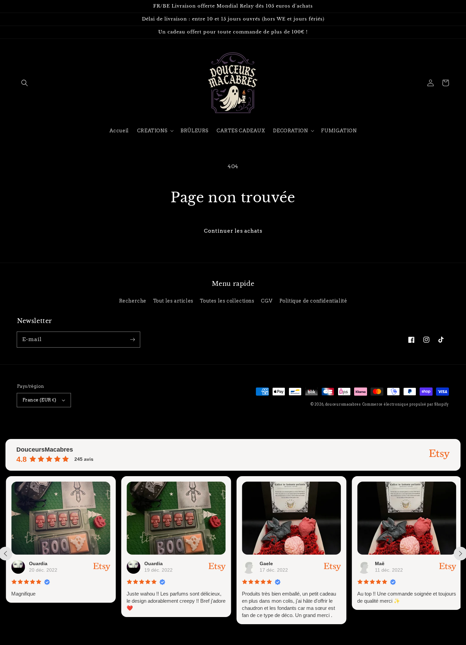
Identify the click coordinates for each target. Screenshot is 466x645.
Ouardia (38, 563)
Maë (379, 563)
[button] (24, 82)
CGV (267, 301)
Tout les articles (173, 301)
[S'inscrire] (132, 339)
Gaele (266, 563)
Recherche (132, 301)
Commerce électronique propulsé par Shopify (405, 404)
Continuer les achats (233, 231)
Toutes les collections (227, 301)
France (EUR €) (40, 399)
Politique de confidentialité (313, 301)
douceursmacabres (343, 404)
